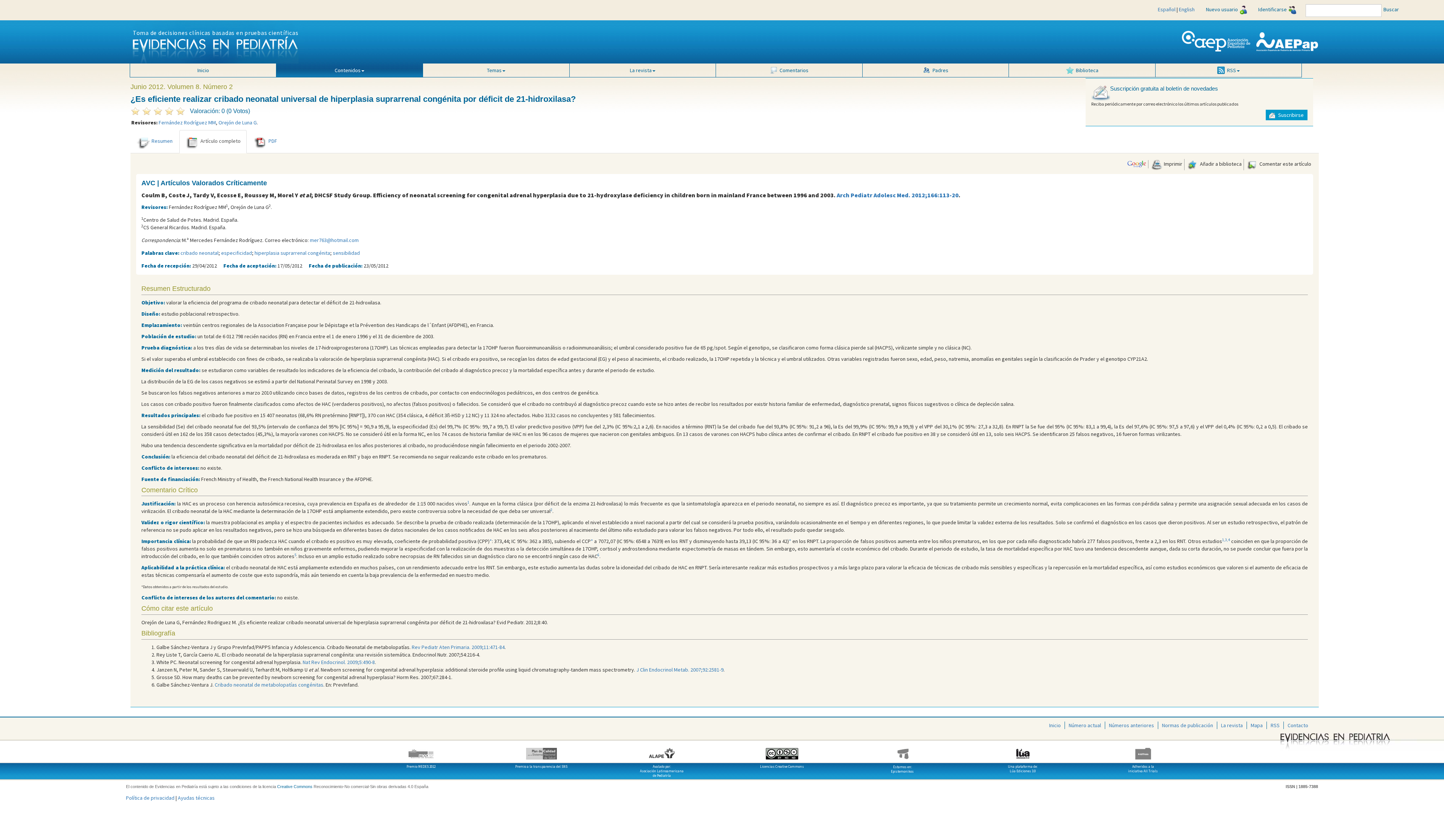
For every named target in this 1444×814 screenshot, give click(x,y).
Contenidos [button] (348, 70)
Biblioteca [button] (1087, 70)
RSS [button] (1231, 70)
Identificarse (1272, 9)
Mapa (1257, 725)
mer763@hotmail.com (334, 240)
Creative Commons (294, 786)
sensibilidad (346, 253)
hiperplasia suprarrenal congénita (292, 253)
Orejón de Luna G (237, 122)
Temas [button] (494, 70)
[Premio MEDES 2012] (421, 750)
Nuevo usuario (1222, 9)
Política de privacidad (150, 797)
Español (1167, 9)
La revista (1232, 725)
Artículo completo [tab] (220, 141)
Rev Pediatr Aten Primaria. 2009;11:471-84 (458, 647)
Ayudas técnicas (196, 797)
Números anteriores (1131, 725)
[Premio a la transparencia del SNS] (541, 750)
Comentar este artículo (1284, 163)
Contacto (1298, 725)
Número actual (1085, 725)
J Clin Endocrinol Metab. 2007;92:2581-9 (680, 669)
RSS (1275, 725)
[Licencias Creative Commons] (782, 750)
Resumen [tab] (162, 141)
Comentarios (794, 70)
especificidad (236, 253)
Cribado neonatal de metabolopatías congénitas (269, 684)
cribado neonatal (199, 253)
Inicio (203, 70)
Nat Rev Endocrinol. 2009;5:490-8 (339, 662)
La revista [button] (641, 70)
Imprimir (1172, 163)
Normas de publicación (1187, 725)
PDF (272, 141)
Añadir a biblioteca (1220, 163)
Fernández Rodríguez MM (187, 122)
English (1187, 9)
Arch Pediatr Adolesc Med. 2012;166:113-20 (898, 195)
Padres (940, 70)
